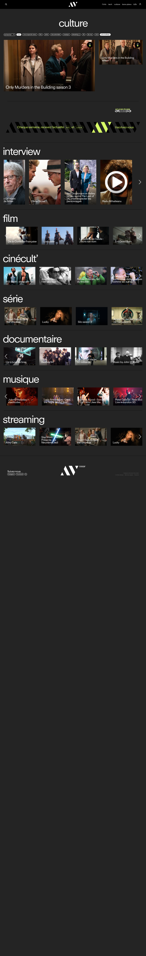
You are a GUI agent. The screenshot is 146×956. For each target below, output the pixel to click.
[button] (6, 182)
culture (117, 4)
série (46, 34)
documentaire (55, 34)
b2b (135, 4)
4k (83, 34)
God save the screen (134, 473)
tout (19, 34)
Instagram (11, 474)
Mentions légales (129, 475)
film (40, 34)
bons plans (126, 4)
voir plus (122, 111)
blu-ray (90, 34)
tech (110, 4)
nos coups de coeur (29, 34)
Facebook (20, 474)
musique (66, 34)
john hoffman (105, 34)
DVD (96, 34)
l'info (104, 4)
